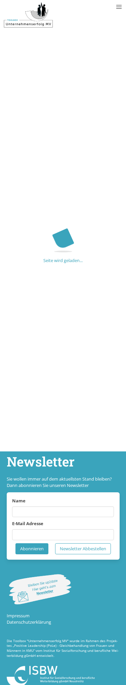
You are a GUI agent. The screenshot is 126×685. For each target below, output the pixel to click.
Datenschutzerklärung (29, 622)
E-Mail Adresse (27, 523)
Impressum (18, 616)
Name (19, 501)
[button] (119, 7)
